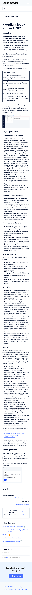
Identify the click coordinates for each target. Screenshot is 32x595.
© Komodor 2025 (8, 587)
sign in (7, 557)
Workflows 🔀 (6, 535)
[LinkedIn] (7, 489)
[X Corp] (5, 489)
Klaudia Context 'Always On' (22, 504)
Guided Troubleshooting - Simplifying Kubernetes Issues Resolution (15, 531)
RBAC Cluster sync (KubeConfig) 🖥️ (12, 541)
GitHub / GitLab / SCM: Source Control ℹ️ (13, 527)
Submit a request (16, 576)
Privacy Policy (18, 587)
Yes (23, 511)
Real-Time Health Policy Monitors (11, 538)
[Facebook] (3, 489)
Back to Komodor (8, 589)
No (23, 514)
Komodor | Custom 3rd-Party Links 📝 (12, 498)
